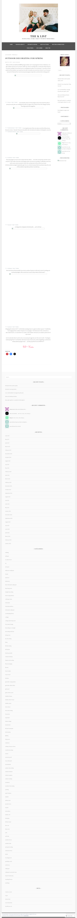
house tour (7, 714)
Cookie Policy (26, 915)
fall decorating (8, 646)
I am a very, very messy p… (25, 413)
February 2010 (8, 540)
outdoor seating (8, 778)
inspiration (7, 717)
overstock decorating (9, 786)
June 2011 (7, 504)
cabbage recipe (8, 599)
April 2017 (7, 443)
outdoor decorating (9, 768)
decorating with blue (9, 631)
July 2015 (7, 464)
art (5, 563)
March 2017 (7, 446)
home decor (7, 707)
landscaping (7, 732)
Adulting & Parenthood (58, 44)
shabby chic (7, 814)
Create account (8, 892)
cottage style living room (10, 620)
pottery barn (8, 800)
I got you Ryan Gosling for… (22, 422)
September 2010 (8, 518)
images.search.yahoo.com (12, 131)
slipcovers (7, 829)
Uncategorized (8, 857)
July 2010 (7, 525)
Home (11, 44)
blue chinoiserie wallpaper (10, 584)
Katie (12, 102)
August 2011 (7, 496)
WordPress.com (8, 906)
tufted (6, 854)
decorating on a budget (10, 628)
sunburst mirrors (8, 850)
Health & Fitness (44, 44)
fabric (6, 642)
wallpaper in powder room (11, 872)
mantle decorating (9, 750)
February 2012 (8, 482)
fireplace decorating (9, 660)
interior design (8, 721)
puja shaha (64, 147)
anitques (7, 556)
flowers (6, 667)
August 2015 (7, 461)
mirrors (6, 753)
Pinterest (16, 102)
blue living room (8, 588)
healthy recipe (8, 703)
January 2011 (8, 511)
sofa (6, 832)
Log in (6, 895)
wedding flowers (8, 879)
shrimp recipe (8, 822)
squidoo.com (10, 157)
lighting (6, 735)
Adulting (7, 552)
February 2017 (8, 450)
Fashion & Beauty (20, 44)
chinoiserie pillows (9, 606)
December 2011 (8, 486)
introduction (7, 725)
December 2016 (8, 453)
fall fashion (7, 649)
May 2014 (7, 468)
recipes (6, 807)
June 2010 (7, 529)
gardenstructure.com (11, 127)
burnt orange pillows (9, 595)
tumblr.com (10, 326)
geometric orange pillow (10, 681)
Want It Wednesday (9, 875)
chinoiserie (7, 602)
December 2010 (8, 514)
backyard (7, 567)
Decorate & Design (32, 44)
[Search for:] (65, 70)
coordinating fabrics (9, 613)
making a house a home (10, 746)
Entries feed (7, 899)
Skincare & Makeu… (66, 137)
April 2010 (7, 532)
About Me (47, 48)
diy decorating (8, 638)
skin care (7, 825)
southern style (8, 843)
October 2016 (8, 457)
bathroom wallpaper (9, 570)
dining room (7, 635)
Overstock (7, 782)
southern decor (8, 839)
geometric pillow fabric (10, 685)
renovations (7, 811)
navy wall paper (8, 760)
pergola (6, 796)
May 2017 (7, 439)
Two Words (18, 426)
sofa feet (7, 836)
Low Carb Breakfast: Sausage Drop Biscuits (14, 393)
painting (7, 789)
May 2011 (7, 507)
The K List (38, 36)
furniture (7, 678)
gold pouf (7, 689)
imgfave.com (10, 268)
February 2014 (8, 471)
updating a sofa (8, 861)
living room (7, 739)
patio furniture (8, 793)
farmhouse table (8, 653)
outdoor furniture (8, 771)
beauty (6, 574)
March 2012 (7, 478)
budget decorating (9, 592)
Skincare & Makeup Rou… (21, 409)
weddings (7, 883)
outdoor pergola (8, 775)
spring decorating (9, 847)
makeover (7, 743)
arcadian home (8, 559)
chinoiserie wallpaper (9, 610)
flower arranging (8, 664)
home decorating (9, 710)
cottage (6, 617)
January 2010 (8, 543)
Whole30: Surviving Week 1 (63, 84)
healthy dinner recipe (9, 699)
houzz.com (9, 224)
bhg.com (9, 102)
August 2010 (7, 522)
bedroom (7, 577)
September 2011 (8, 493)
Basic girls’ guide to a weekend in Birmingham (15, 400)
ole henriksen (8, 764)
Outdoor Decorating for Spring (24, 58)
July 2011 (7, 500)
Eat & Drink (39, 48)
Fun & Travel (30, 48)
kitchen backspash (9, 728)
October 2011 (8, 489)
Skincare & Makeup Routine (63, 95)
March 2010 (7, 536)
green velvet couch (9, 692)
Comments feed (8, 902)
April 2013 (7, 475)
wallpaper (7, 868)
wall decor (7, 865)
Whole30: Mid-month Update (64, 78)
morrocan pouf (8, 757)
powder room (8, 804)
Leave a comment (16, 62)
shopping (7, 818)
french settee (8, 671)
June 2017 (7, 435)
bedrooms (7, 581)
